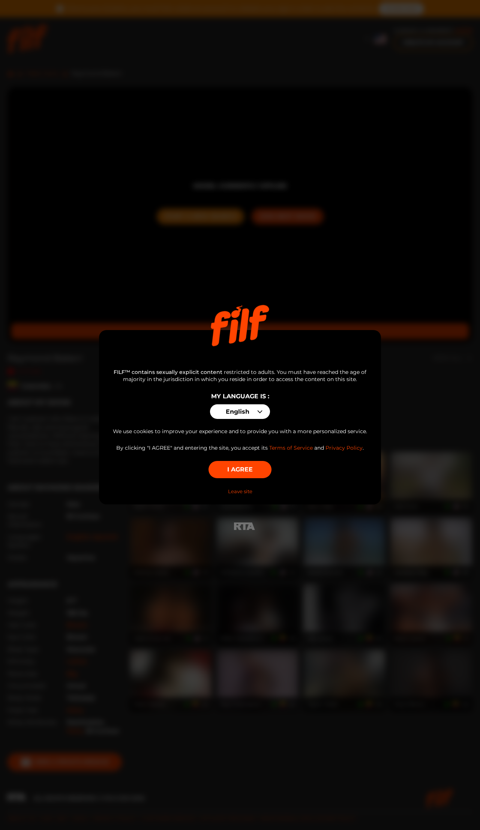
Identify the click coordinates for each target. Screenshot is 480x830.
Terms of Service (291, 447)
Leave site (240, 491)
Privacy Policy (344, 447)
